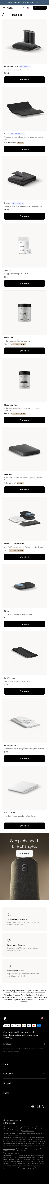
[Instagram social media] (38, 1106)
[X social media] (44, 1106)
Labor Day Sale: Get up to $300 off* (24, 2)
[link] (10, 8)
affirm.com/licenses (9, 1149)
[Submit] (44, 1044)
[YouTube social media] (33, 1106)
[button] (3, 7)
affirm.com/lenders (9, 1141)
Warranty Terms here (14, 1135)
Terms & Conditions (28, 1131)
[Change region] (29, 8)
